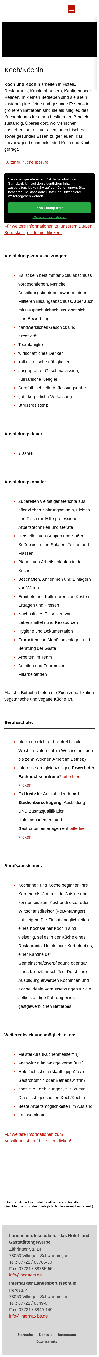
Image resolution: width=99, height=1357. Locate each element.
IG (43, 13)
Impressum (67, 1335)
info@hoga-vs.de (25, 1275)
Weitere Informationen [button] (50, 217)
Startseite (25, 1335)
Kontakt (45, 1335)
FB (52, 13)
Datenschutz (46, 1341)
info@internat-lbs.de (28, 1316)
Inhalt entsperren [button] (50, 208)
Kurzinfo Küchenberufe (26, 162)
